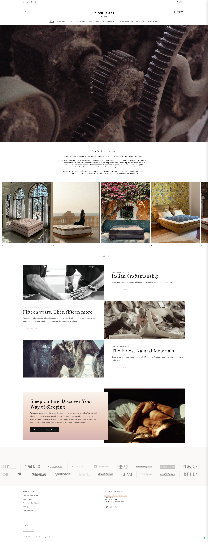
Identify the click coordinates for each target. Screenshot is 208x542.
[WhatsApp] (35, 2)
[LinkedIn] (27, 2)
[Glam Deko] (172, 474)
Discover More (121, 290)
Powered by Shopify (45, 537)
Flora (4, 246)
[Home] (84, 474)
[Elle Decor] (126, 467)
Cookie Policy (28, 510)
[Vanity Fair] (173, 467)
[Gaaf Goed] (151, 474)
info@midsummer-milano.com (115, 496)
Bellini (53, 246)
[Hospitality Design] (78, 467)
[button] (25, 12)
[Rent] (129, 474)
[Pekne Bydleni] (191, 474)
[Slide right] (108, 256)
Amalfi (103, 246)
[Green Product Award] (36, 467)
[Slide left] (99, 256)
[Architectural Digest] (149, 467)
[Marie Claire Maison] (196, 467)
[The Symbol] (24, 474)
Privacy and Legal (29, 507)
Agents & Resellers (30, 491)
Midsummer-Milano (33, 537)
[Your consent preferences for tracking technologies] (204, 538)
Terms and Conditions (31, 503)
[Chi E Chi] (46, 474)
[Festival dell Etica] (65, 474)
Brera (153, 246)
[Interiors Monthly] (102, 467)
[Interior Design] (57, 467)
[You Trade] (108, 474)
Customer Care (28, 499)
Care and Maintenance (31, 495)
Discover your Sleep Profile (45, 430)
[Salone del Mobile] (13, 467)
